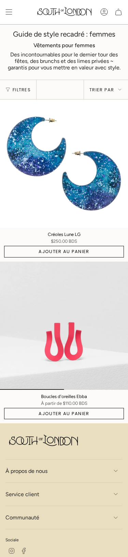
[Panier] (118, 12)
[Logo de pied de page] (43, 441)
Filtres (22, 90)
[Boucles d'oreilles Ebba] (64, 326)
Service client (22, 494)
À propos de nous (26, 471)
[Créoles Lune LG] (64, 164)
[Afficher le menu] (9, 12)
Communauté (22, 517)
